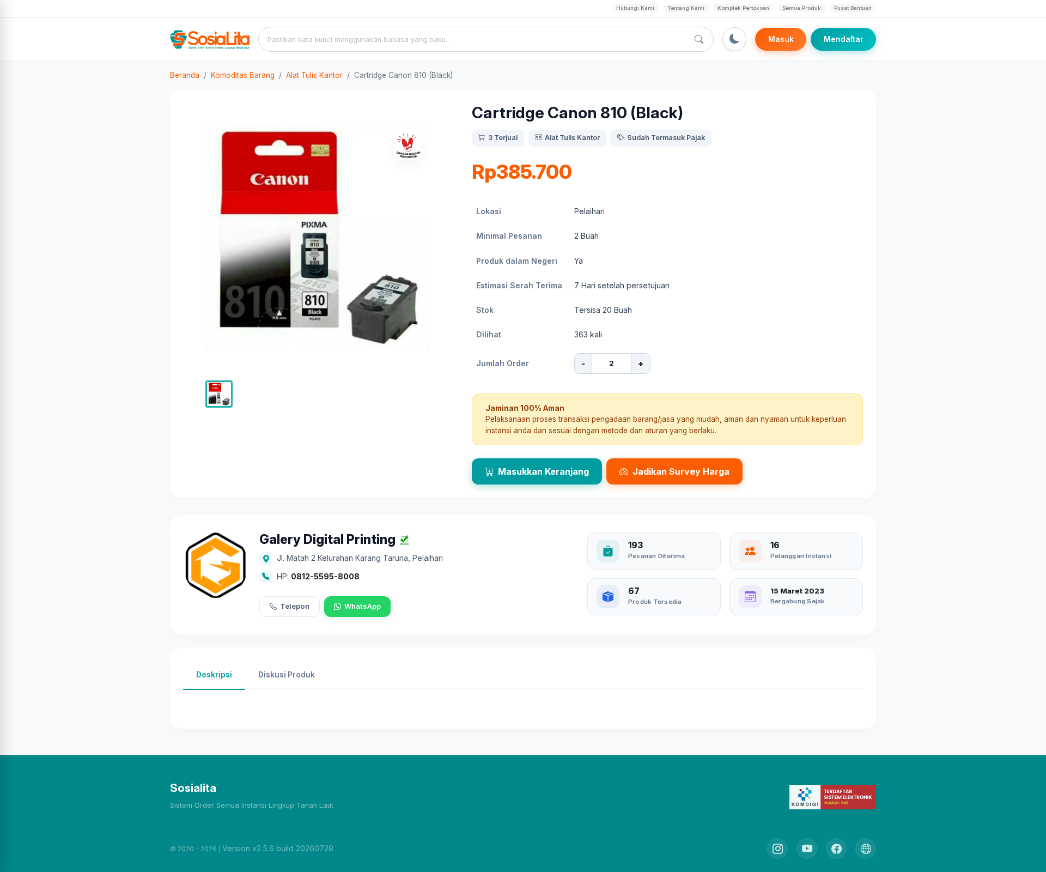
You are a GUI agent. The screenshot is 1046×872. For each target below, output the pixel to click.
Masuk (781, 39)
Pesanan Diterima (656, 556)
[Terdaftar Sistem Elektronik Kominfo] (832, 796)
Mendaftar (843, 39)
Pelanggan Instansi (800, 556)
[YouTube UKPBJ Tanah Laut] (806, 848)
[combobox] (475, 39)
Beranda (184, 75)
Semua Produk (801, 8)
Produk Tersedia (655, 601)
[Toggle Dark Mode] (734, 39)
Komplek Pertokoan (743, 8)
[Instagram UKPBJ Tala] (777, 848)
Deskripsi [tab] (214, 674)
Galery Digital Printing (327, 539)
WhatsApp (362, 606)
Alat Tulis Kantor (314, 75)
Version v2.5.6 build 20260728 (277, 848)
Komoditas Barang (243, 75)
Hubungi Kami (635, 8)
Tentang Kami (685, 8)
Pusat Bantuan (853, 8)
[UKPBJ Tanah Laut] (865, 848)
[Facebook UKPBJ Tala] (836, 848)
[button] (219, 394)
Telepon (294, 606)
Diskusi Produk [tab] (286, 674)
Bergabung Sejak (797, 601)
